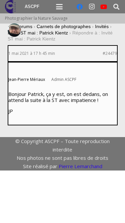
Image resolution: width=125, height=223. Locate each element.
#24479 (110, 53)
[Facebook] (80, 7)
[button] (59, 6)
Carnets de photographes (64, 26)
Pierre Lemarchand (80, 166)
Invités (102, 26)
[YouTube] (104, 7)
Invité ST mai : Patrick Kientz (38, 32)
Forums (24, 26)
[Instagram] (92, 7)
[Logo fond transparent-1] (11, 6)
